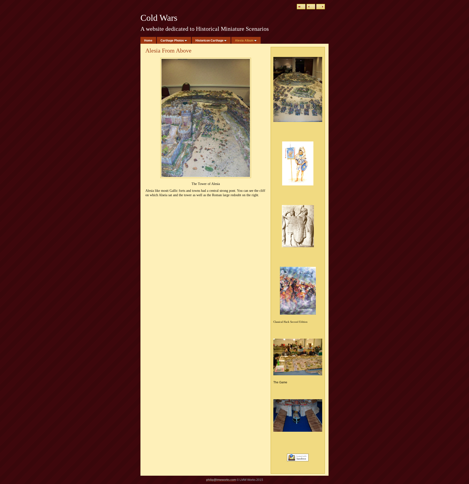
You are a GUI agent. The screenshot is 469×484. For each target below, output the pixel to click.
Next (320, 6)
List (301, 6)
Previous (311, 6)
